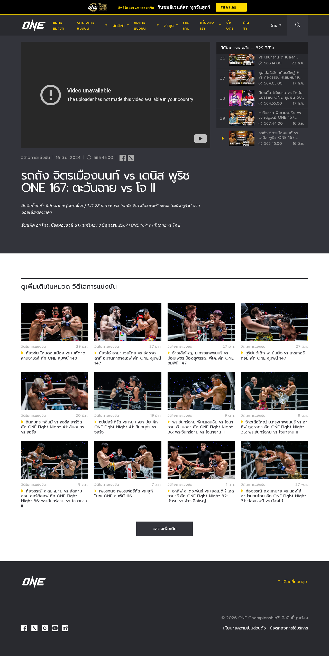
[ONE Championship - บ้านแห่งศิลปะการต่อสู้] (33, 25)
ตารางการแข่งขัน (85, 25)
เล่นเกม (186, 25)
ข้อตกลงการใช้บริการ (289, 628)
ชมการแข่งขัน (140, 25)
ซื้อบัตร (230, 25)
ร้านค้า (246, 25)
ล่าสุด (169, 25)
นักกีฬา (119, 25)
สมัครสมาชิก (58, 25)
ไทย (274, 25)
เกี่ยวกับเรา (207, 25)
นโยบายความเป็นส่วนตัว (244, 628)
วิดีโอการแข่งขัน (235, 48)
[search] (297, 25)
